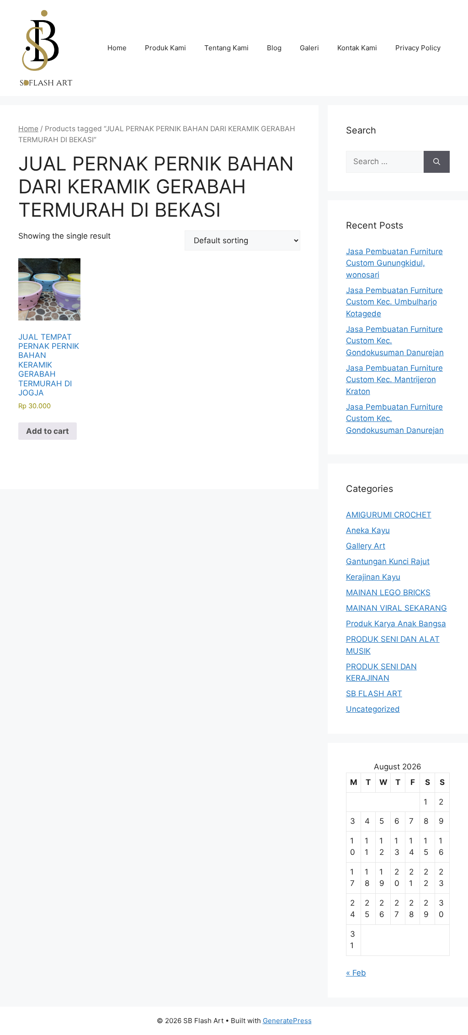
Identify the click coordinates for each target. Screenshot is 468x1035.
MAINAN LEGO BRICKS (388, 592)
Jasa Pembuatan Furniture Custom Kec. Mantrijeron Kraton (394, 379)
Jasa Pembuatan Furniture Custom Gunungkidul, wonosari (394, 263)
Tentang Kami (226, 47)
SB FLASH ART (374, 693)
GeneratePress (287, 1020)
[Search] (437, 162)
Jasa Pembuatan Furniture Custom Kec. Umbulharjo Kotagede (394, 302)
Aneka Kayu (368, 530)
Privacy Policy (418, 47)
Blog (274, 47)
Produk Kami (165, 47)
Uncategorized (373, 709)
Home (117, 47)
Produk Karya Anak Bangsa (396, 623)
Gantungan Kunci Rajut (388, 561)
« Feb (356, 972)
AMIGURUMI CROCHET (388, 514)
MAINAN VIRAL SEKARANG (396, 608)
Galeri (309, 47)
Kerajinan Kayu (373, 577)
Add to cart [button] (47, 431)
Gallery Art (365, 545)
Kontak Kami (357, 47)
